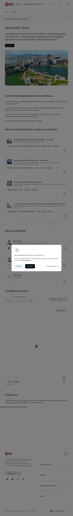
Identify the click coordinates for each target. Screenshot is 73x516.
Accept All (30, 266)
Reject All (19, 266)
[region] (36, 258)
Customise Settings (52, 266)
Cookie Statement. (26, 260)
